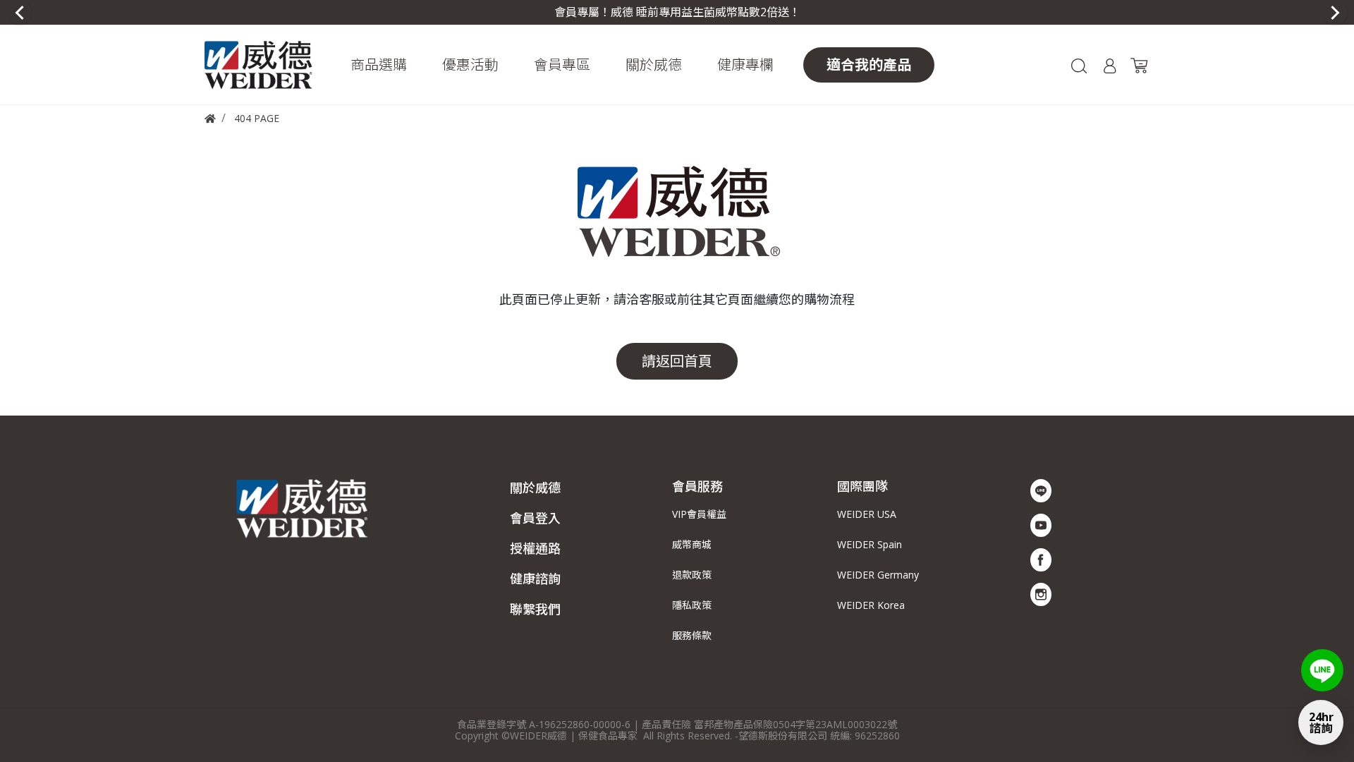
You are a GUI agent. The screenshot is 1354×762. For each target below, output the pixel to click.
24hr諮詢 (1321, 722)
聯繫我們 (535, 608)
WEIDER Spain (869, 544)
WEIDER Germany (878, 574)
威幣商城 (692, 544)
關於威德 (535, 487)
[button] (379, 65)
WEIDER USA (866, 514)
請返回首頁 (677, 360)
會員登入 (535, 517)
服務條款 (692, 635)
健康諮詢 (535, 578)
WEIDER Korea (871, 605)
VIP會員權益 (699, 514)
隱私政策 (692, 605)
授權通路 (535, 548)
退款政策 (692, 574)
